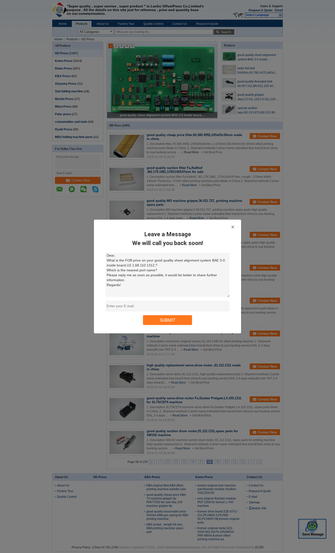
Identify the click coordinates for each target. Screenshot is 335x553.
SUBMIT (168, 320)
